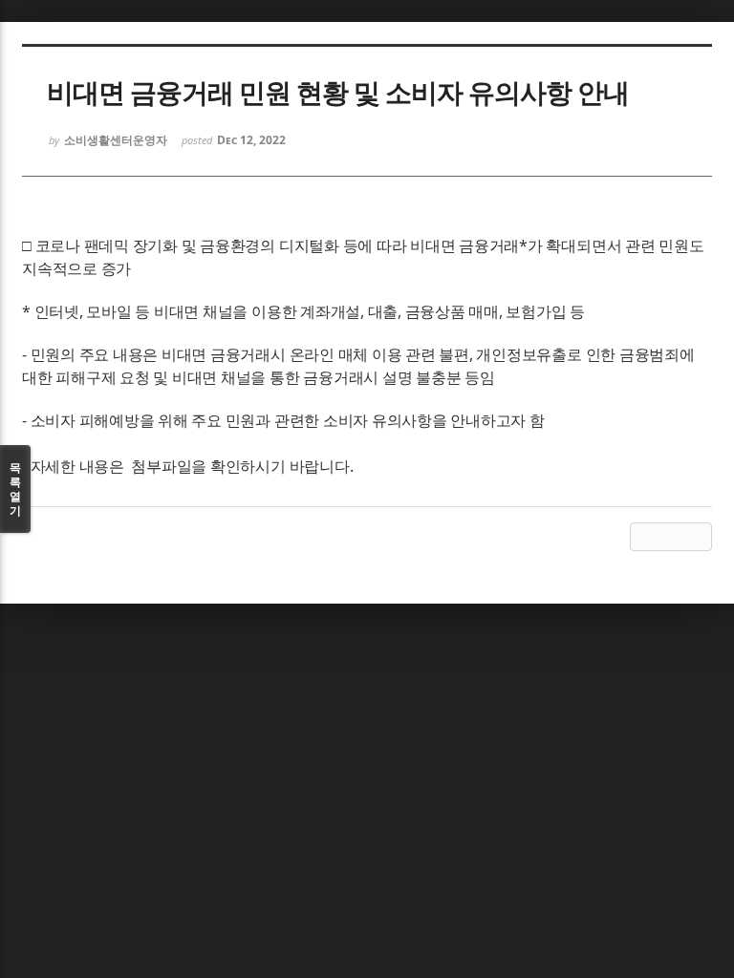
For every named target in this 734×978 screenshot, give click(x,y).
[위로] (644, 536)
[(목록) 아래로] (671, 536)
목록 (15, 489)
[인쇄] (697, 536)
